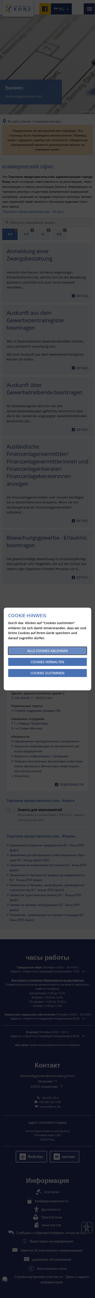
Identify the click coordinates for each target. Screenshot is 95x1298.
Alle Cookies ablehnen (47, 651)
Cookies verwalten (47, 662)
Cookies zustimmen (47, 673)
